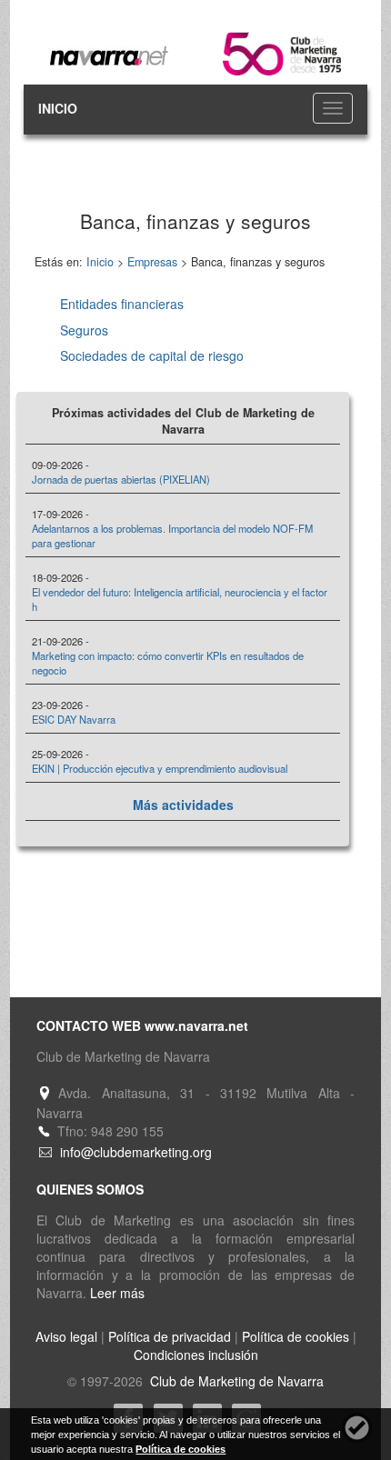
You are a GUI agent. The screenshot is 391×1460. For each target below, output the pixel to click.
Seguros (84, 330)
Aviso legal (66, 1336)
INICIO (57, 108)
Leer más (117, 1293)
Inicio (100, 262)
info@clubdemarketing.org (136, 1152)
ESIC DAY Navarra (73, 719)
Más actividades (183, 804)
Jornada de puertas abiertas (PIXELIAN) (121, 479)
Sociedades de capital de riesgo (152, 355)
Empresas (152, 262)
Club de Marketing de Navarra (235, 1381)
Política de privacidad (169, 1336)
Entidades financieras (122, 304)
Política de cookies (295, 1336)
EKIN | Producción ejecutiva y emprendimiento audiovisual (159, 768)
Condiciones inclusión (196, 1354)
